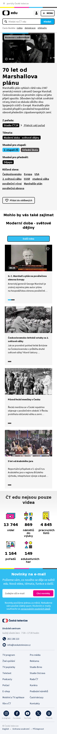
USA (37, 174)
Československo (12, 174)
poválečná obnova (13, 188)
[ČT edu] (9, 14)
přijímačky (42, 28)
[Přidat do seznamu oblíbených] (48, 249)
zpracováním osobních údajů (35, 608)
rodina (19, 28)
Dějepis (8, 162)
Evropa (28, 174)
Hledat (47, 21)
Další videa (28, 238)
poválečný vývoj (12, 183)
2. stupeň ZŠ (11, 150)
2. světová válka (11, 179)
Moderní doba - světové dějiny (21, 137)
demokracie (30, 28)
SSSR (27, 179)
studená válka (40, 179)
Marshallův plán (33, 183)
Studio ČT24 (11, 125)
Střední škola (30, 150)
